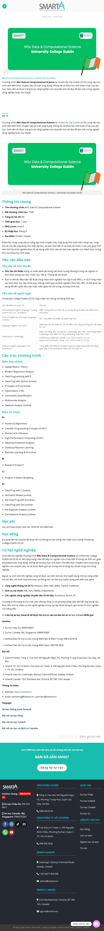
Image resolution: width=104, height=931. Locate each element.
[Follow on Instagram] (11, 824)
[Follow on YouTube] (11, 832)
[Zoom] (5, 72)
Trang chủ (46, 17)
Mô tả (5, 116)
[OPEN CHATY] (96, 924)
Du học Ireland (87, 800)
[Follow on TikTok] (18, 824)
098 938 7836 (46, 843)
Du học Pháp (86, 794)
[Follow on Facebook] (5, 824)
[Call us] (5, 832)
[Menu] (4, 6)
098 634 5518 (46, 811)
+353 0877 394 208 (48, 873)
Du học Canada (87, 807)
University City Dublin (69, 122)
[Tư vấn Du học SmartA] (52, 6)
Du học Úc (85, 813)
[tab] (5, 116)
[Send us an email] (24, 824)
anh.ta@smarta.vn (49, 881)
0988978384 (20, 816)
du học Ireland (76, 615)
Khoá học (58, 17)
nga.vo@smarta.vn (48, 911)
